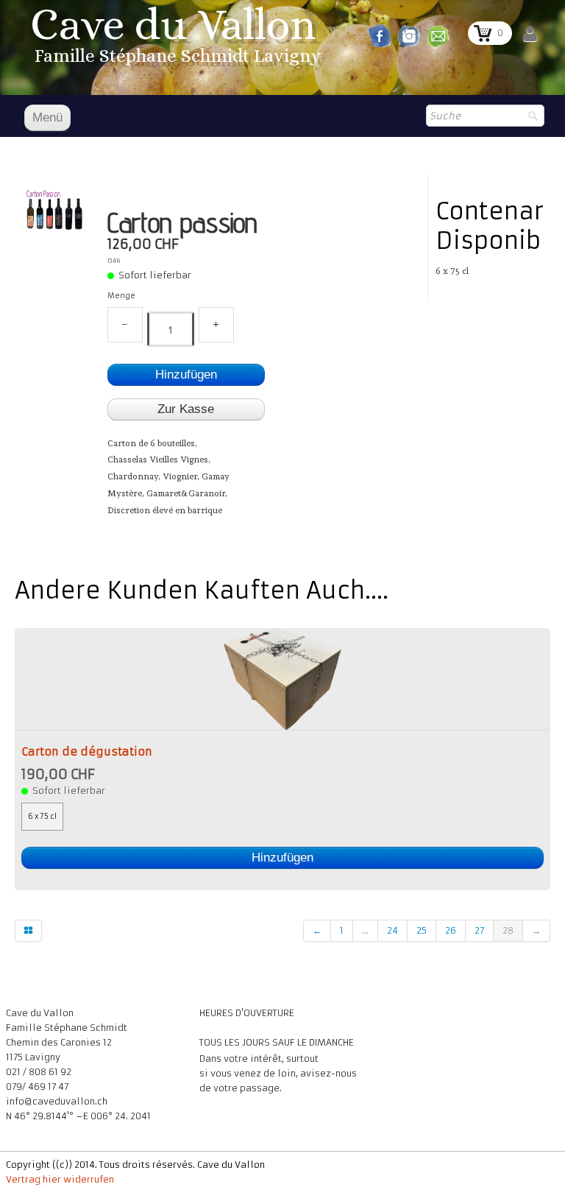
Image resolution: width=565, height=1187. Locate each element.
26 (450, 930)
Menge (121, 296)
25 (421, 930)
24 (392, 930)
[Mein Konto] (530, 34)
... (365, 930)
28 (508, 930)
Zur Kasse (185, 409)
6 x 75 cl (42, 816)
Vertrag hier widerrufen (60, 1179)
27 (479, 930)
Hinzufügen (186, 374)
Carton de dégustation (86, 751)
